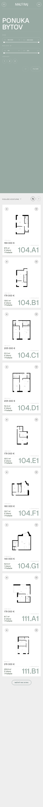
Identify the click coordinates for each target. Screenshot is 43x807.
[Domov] (21, 4)
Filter (36, 69)
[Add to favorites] (36, 209)
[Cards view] (33, 199)
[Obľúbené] (4, 4)
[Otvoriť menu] (39, 4)
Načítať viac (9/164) (21, 682)
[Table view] (38, 199)
